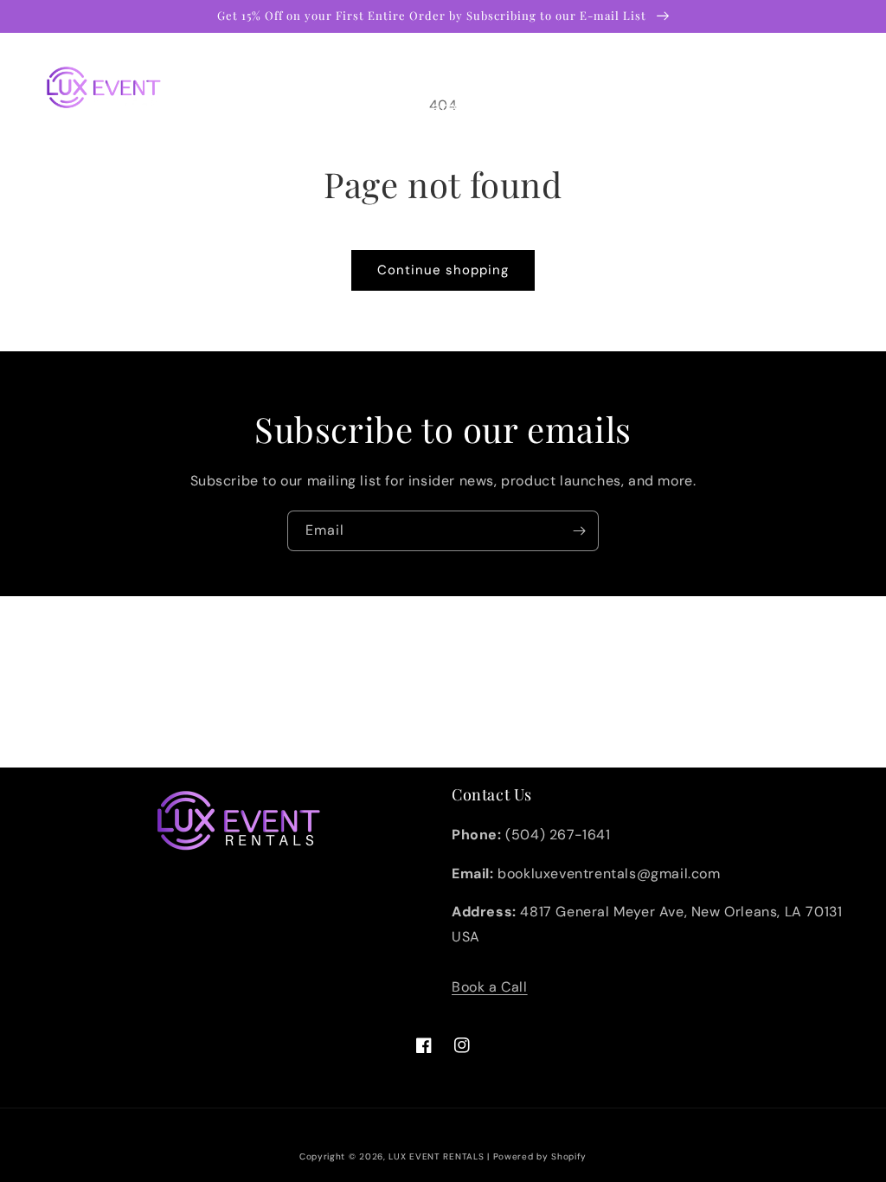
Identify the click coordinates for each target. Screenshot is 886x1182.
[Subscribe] (579, 531)
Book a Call (490, 987)
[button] (322, 67)
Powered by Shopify (540, 1156)
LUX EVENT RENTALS (436, 1156)
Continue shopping (443, 270)
